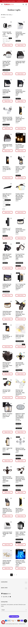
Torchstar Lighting (9, 623)
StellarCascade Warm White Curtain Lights (20, 336)
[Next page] (16, 575)
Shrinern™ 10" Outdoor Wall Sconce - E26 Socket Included (7, 415)
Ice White (4, 206)
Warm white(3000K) (6, 291)
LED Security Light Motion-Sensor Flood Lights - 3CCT (20, 364)
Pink (9, 39)
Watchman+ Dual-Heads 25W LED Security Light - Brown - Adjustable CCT (20, 313)
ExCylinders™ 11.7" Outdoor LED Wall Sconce (6, 230)
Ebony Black (8, 204)
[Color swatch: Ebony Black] (3, 209)
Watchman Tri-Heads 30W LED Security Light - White (20, 449)
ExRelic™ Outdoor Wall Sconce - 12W (7, 449)
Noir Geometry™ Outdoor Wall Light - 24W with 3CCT (20, 510)
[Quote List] (25, 620)
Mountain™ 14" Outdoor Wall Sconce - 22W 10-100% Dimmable (20, 119)
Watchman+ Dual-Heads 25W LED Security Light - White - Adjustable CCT (20, 392)
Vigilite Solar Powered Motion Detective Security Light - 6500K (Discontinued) (7, 256)
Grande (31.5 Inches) (6, 201)
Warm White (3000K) (6, 97)
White (17, 371)
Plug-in (23, 344)
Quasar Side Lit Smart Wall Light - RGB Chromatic (7, 195)
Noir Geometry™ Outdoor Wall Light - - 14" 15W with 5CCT (7, 168)
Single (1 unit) (18, 40)
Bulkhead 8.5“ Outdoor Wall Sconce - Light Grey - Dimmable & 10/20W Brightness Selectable (20, 416)
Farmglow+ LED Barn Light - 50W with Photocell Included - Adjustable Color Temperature (20, 196)
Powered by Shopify (22, 623)
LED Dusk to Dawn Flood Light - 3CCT (6, 390)
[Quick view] (11, 22)
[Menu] (2, 4)
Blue (3, 39)
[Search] (23, 4)
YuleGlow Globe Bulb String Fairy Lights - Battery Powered (7, 562)
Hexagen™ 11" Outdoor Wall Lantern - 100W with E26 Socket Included (20, 168)
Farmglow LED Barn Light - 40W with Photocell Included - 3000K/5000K (7, 63)
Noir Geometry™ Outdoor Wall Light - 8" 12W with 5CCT (7, 336)
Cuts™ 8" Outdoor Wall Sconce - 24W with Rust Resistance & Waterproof (20, 286)
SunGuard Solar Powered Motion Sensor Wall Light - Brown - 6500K (20, 230)
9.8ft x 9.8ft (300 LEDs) (19, 341)
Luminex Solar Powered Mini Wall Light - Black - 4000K (20, 63)
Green (7, 39)
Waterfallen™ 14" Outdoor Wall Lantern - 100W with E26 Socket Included (7, 510)
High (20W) (18, 425)
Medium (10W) (18, 423)
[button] (3, 622)
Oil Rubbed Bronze (19, 370)
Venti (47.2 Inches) (6, 203)
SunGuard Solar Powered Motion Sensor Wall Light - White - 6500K (20, 34)
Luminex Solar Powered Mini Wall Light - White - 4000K (7, 533)
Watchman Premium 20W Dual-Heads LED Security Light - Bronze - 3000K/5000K (20, 478)
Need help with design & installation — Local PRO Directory (13, 1)
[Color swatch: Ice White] (5, 209)
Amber (10, 38)
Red (3, 41)
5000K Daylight (5, 126)
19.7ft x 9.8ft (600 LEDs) (20, 342)
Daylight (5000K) (5, 71)
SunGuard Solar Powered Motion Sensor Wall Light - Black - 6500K (20, 92)
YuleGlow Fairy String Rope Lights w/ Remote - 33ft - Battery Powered (20, 562)
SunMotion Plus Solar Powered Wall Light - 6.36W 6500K (7, 285)
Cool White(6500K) (6, 293)
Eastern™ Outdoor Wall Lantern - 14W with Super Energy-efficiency (20, 533)
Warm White (7, 41)
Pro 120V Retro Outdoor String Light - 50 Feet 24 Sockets (20, 146)
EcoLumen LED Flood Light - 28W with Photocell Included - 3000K (20, 256)
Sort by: (4, 14)
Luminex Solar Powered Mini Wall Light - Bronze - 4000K (7, 146)
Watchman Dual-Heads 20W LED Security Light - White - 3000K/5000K (7, 118)
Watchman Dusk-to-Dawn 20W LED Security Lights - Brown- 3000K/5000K (7, 364)
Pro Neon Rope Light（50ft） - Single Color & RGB (7, 33)
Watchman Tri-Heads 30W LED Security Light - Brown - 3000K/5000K (7, 478)
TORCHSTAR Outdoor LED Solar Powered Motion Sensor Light (7, 313)
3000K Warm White (6, 124)
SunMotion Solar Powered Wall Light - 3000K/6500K (7, 91)
